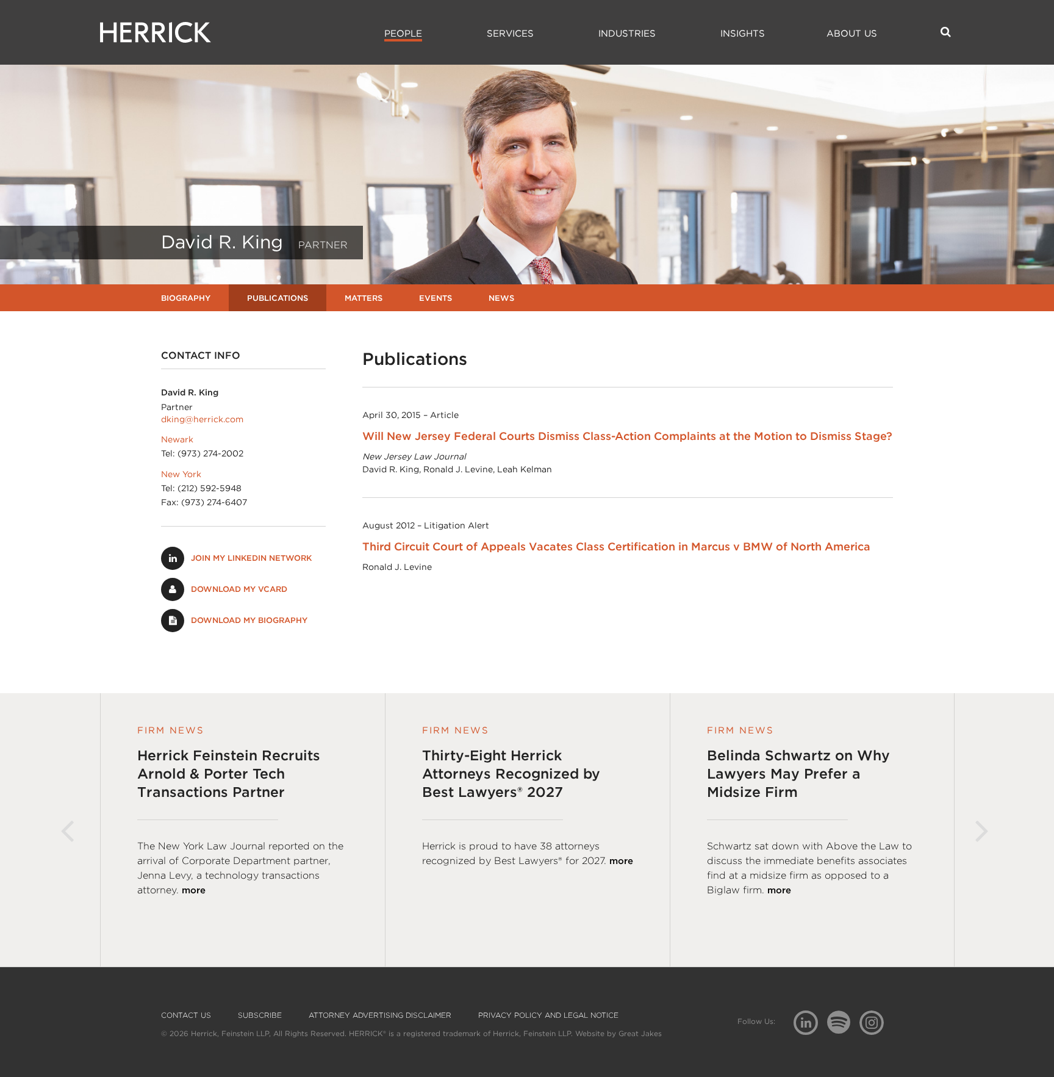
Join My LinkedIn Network (251, 558)
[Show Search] (946, 31)
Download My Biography (249, 620)
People (403, 33)
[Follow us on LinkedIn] (810, 1024)
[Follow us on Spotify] (843, 1029)
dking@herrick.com (202, 419)
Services (510, 33)
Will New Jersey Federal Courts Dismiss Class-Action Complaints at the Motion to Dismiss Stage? (627, 436)
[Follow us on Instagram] (876, 1021)
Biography (185, 298)
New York (181, 474)
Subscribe (260, 1015)
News (501, 298)
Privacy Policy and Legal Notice (548, 1015)
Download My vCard (239, 589)
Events (435, 298)
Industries (627, 33)
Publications (277, 298)
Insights (742, 33)
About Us (851, 33)
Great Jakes (640, 1033)
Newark (177, 439)
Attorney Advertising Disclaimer (380, 1015)
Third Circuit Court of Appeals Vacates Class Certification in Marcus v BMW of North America (616, 546)
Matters (363, 298)
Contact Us (186, 1015)
